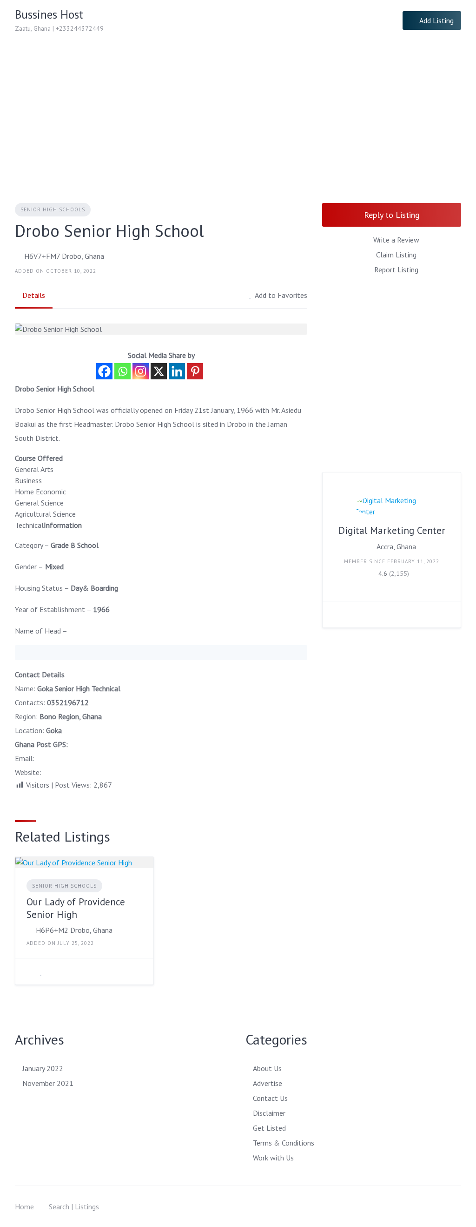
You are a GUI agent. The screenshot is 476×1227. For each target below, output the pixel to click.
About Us (267, 1068)
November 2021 (47, 1083)
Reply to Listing (392, 214)
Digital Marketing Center (391, 530)
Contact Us (270, 1098)
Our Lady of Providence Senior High (75, 908)
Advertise (267, 1083)
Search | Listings (74, 1206)
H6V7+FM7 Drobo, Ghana (64, 256)
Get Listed (269, 1128)
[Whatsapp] (122, 371)
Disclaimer (269, 1113)
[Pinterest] (195, 371)
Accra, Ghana (396, 546)
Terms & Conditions (283, 1142)
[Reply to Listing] (29, 971)
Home (24, 1206)
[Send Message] (336, 614)
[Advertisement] (238, 111)
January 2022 (42, 1068)
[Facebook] (104, 371)
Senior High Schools (52, 209)
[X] (159, 371)
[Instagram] (140, 371)
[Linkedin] (177, 371)
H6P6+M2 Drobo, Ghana (74, 930)
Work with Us (273, 1157)
